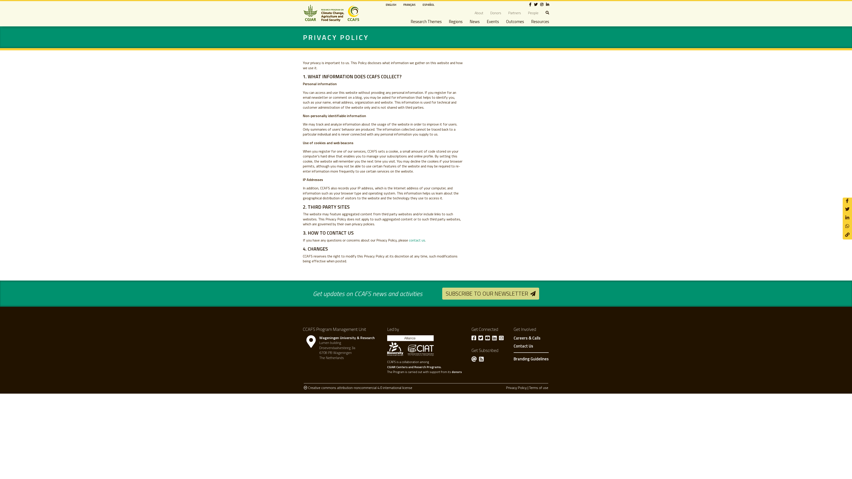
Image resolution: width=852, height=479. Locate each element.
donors (457, 371)
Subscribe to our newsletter (487, 293)
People (533, 13)
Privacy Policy (516, 387)
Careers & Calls (527, 338)
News (475, 21)
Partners (514, 13)
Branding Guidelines (531, 359)
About (479, 13)
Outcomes (515, 21)
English (391, 4)
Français (409, 4)
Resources (540, 21)
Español (428, 4)
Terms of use (538, 387)
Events (493, 21)
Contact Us (523, 346)
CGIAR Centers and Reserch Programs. (414, 367)
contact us (417, 240)
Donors (495, 13)
